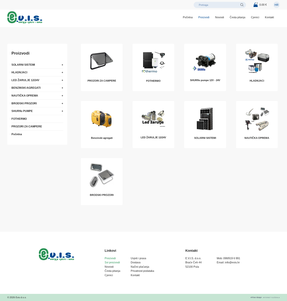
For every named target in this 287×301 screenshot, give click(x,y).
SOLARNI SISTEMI (23, 64)
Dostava (136, 262)
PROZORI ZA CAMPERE (26, 126)
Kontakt (269, 17)
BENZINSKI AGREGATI (26, 88)
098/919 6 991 (231, 258)
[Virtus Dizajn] (265, 297)
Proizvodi (203, 17)
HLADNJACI (19, 72)
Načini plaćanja (140, 266)
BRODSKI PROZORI (24, 103)
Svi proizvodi (112, 262)
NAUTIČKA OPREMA (24, 95)
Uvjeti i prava (138, 258)
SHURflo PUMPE (22, 111)
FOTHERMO (19, 118)
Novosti (219, 17)
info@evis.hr (232, 262)
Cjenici (255, 17)
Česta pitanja (237, 17)
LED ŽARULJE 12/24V (25, 80)
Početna (188, 17)
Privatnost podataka (142, 270)
